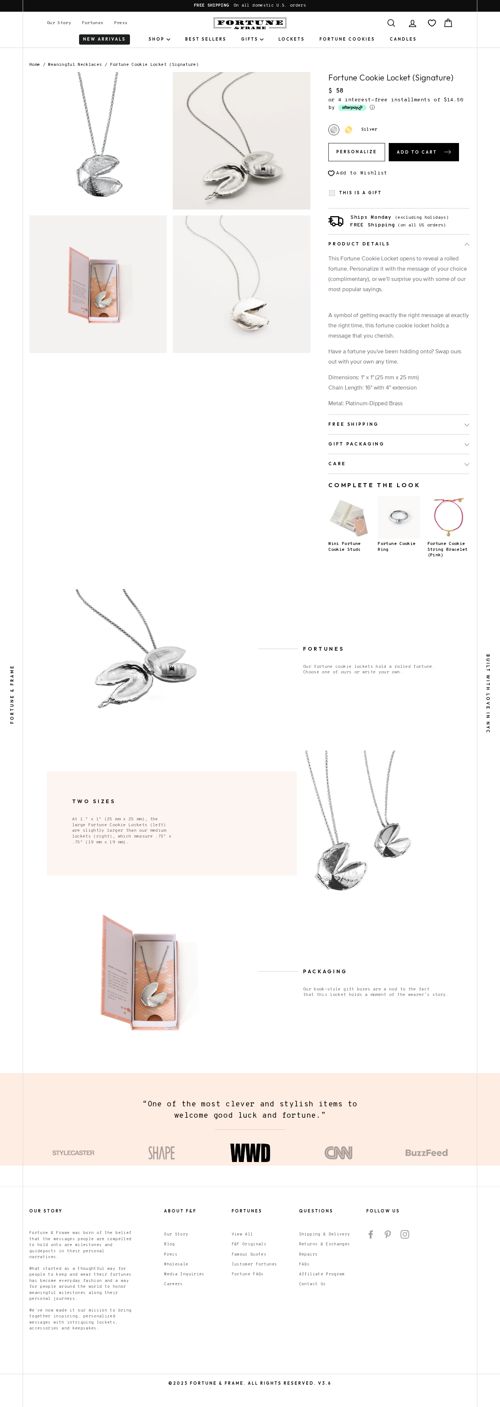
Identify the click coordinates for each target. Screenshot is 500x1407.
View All (242, 1234)
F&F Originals (249, 1244)
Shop (157, 39)
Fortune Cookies (347, 39)
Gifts (249, 39)
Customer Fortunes (254, 1264)
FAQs (304, 1264)
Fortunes (93, 23)
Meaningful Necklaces (75, 65)
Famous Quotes (249, 1254)
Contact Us (312, 1284)
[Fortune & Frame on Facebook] (370, 1234)
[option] (250, 6)
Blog (169, 1244)
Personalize (356, 151)
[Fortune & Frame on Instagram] (404, 1234)
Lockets (292, 39)
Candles (403, 39)
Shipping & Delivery (324, 1234)
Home (34, 65)
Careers (173, 1284)
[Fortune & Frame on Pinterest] (387, 1234)
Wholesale (176, 1264)
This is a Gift (360, 193)
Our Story (59, 23)
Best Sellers (206, 39)
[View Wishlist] (432, 23)
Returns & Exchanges (324, 1244)
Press (121, 23)
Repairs (308, 1254)
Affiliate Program (322, 1274)
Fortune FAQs (248, 1274)
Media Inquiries (184, 1274)
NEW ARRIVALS (104, 39)
